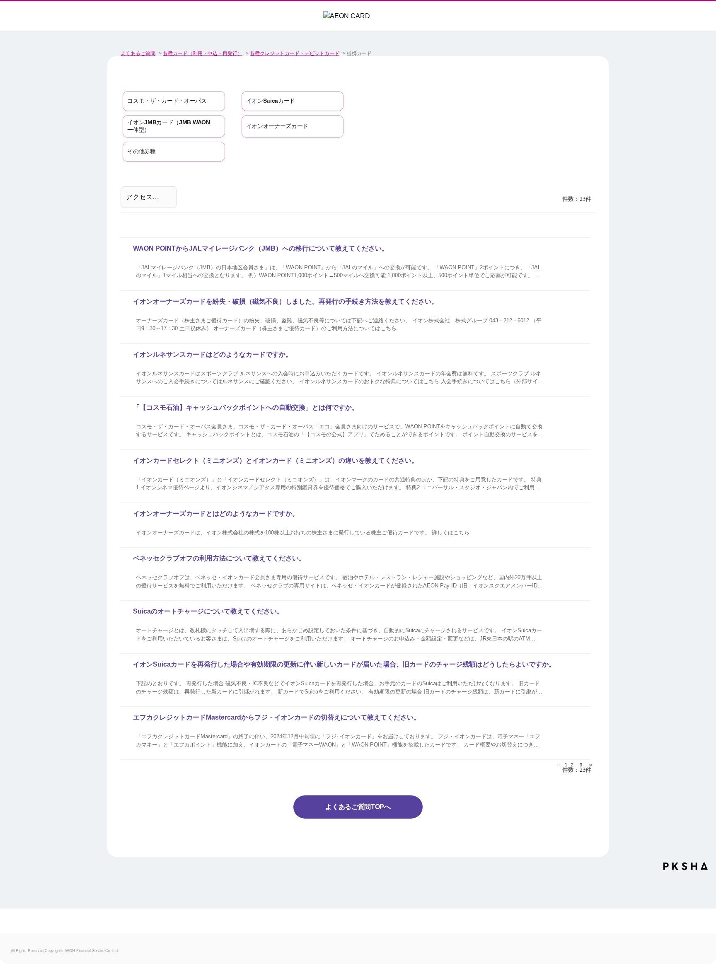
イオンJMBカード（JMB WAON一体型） (168, 126)
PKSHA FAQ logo (685, 869)
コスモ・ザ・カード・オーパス (167, 100)
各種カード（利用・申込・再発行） (202, 53)
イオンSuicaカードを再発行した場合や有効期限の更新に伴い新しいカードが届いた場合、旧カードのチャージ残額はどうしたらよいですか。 (344, 664)
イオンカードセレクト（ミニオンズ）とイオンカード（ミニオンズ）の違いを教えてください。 (275, 460)
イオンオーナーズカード (277, 126)
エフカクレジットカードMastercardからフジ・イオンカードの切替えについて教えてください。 (276, 717)
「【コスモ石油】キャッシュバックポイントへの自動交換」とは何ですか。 (245, 407)
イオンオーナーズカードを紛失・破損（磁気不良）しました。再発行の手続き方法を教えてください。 (285, 301)
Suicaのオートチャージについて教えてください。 (208, 611)
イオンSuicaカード (270, 100)
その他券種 (141, 151)
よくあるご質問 (138, 53)
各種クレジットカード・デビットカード (294, 53)
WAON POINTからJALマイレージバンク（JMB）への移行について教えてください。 (260, 248)
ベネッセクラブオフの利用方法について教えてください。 (219, 558)
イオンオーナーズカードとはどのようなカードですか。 (216, 513)
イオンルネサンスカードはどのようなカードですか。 (212, 354)
